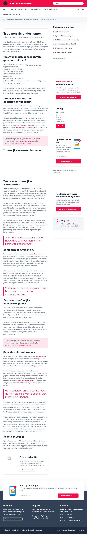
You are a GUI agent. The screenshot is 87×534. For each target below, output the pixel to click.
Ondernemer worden (31, 19)
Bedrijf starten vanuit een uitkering (67, 40)
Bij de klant (60, 121)
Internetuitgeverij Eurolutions (32, 530)
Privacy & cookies (68, 530)
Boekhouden (35, 9)
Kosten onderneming (51, 9)
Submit (60, 126)
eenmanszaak (27, 141)
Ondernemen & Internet (21, 3)
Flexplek (59, 119)
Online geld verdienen (11, 14)
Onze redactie (28, 457)
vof (35, 141)
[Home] (5, 20)
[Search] (82, 3)
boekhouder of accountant (25, 128)
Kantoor (59, 117)
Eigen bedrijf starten (19, 9)
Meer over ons (26, 470)
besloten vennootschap (23, 143)
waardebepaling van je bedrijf (25, 380)
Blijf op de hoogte (67, 161)
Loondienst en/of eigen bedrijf (65, 44)
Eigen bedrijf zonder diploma (64, 36)
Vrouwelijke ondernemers (63, 52)
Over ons (80, 9)
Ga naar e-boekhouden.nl (68, 97)
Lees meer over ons (12, 519)
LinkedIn (71, 224)
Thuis (58, 115)
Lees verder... (16, 514)
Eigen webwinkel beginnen (68, 209)
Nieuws (5, 9)
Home (57, 530)
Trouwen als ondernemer (63, 48)
